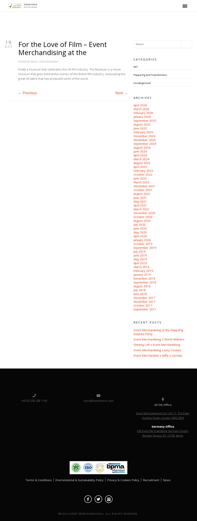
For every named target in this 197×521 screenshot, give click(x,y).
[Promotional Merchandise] (5, 5)
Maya (34, 61)
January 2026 (142, 117)
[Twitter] (98, 499)
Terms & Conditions (38, 480)
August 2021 (142, 194)
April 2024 (140, 155)
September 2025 (145, 120)
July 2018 (140, 290)
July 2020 (140, 224)
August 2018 (142, 286)
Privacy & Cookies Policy (123, 480)
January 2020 (142, 240)
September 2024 (145, 144)
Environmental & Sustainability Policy (79, 480)
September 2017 (145, 309)
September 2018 (145, 282)
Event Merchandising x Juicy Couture (157, 350)
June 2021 (140, 197)
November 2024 (144, 140)
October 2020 (143, 217)
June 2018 (140, 294)
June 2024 (140, 151)
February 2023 (143, 171)
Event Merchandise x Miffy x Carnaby (158, 355)
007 (136, 67)
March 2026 (141, 109)
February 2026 (143, 113)
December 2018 (144, 278)
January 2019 (142, 274)
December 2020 (144, 213)
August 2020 (142, 221)
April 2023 (140, 167)
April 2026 (140, 105)
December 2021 (144, 186)
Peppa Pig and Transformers (150, 75)
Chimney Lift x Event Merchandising (157, 345)
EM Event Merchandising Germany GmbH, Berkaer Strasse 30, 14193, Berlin (163, 433)
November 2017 (144, 301)
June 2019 (140, 255)
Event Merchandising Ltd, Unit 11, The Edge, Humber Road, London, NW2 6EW (163, 415)
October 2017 (143, 305)
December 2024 (144, 136)
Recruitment (151, 480)
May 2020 (140, 232)
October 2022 (143, 174)
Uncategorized (48, 61)
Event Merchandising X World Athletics (159, 339)
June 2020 (140, 228)
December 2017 (144, 298)
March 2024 (141, 159)
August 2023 (142, 163)
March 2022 (141, 182)
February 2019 (143, 271)
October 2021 (143, 190)
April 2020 (140, 236)
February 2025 (143, 132)
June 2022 (140, 178)
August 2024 (142, 147)
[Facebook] (88, 499)
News (167, 480)
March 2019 (141, 267)
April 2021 (140, 205)
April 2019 (140, 263)
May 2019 (140, 259)
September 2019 (145, 248)
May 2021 (140, 201)
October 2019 (143, 244)
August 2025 (142, 124)
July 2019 (140, 251)
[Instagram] (109, 499)
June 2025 (140, 128)
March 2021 (141, 209)
